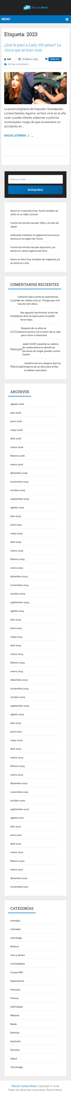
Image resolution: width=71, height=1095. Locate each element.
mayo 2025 (16, 533)
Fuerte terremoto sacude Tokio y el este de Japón (34, 225)
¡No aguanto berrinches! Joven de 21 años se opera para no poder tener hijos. (39, 316)
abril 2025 (15, 542)
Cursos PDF (16, 972)
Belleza (14, 946)
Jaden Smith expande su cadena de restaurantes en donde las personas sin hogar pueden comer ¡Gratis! (41, 349)
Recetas (14, 1050)
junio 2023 (16, 731)
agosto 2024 (17, 611)
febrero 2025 (17, 559)
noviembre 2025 (19, 481)
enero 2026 (16, 464)
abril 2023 (15, 748)
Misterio (14, 1015)
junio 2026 (16, 421)
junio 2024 (16, 628)
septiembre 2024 (19, 602)
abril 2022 (15, 843)
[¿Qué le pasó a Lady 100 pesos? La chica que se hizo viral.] (35, 88)
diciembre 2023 (18, 680)
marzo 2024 (16, 654)
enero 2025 (16, 568)
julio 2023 (15, 723)
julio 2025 (15, 516)
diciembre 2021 (18, 878)
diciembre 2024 (18, 576)
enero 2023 (16, 774)
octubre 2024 (17, 593)
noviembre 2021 (19, 886)
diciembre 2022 (18, 783)
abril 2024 (15, 645)
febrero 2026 (17, 455)
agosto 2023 (17, 714)
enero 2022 (16, 869)
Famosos (55, 59)
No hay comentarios (18, 64)
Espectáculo (17, 981)
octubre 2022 (17, 800)
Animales (15, 929)
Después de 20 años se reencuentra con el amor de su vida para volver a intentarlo (40, 332)
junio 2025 (16, 524)
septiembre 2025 (19, 499)
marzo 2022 (16, 852)
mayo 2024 (16, 637)
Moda (13, 1024)
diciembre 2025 (18, 473)
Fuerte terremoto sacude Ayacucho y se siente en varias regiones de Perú (32, 249)
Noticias (14, 1032)
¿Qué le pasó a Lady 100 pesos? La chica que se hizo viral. (32, 47)
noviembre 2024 (19, 585)
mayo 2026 (16, 430)
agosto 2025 (17, 507)
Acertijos (15, 920)
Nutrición (15, 1041)
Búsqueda (35, 189)
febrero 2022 (17, 861)
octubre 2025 (17, 490)
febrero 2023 (17, 766)
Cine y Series (17, 955)
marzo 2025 (16, 550)
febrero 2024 (17, 662)
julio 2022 (15, 826)
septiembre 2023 (19, 705)
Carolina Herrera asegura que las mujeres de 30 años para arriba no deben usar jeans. (42, 367)
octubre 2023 (17, 697)
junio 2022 (16, 835)
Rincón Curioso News (24, 1086)
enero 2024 (16, 671)
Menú (5, 19)
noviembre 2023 (19, 688)
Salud (13, 1058)
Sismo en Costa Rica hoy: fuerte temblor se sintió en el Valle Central (34, 212)
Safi (9, 59)
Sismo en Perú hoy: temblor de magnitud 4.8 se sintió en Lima (35, 261)
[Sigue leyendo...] (16, 135)
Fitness (14, 998)
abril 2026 (15, 438)
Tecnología (16, 1067)
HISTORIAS (16, 1007)
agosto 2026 (17, 404)
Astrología (16, 938)
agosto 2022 (17, 817)
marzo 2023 (16, 757)
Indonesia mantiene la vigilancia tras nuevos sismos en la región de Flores (34, 237)
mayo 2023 (16, 740)
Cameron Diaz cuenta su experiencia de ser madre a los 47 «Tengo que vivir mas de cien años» (38, 300)
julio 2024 (15, 619)
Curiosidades (17, 963)
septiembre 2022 (19, 809)
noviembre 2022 (19, 792)
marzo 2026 (16, 447)
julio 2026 (15, 412)
